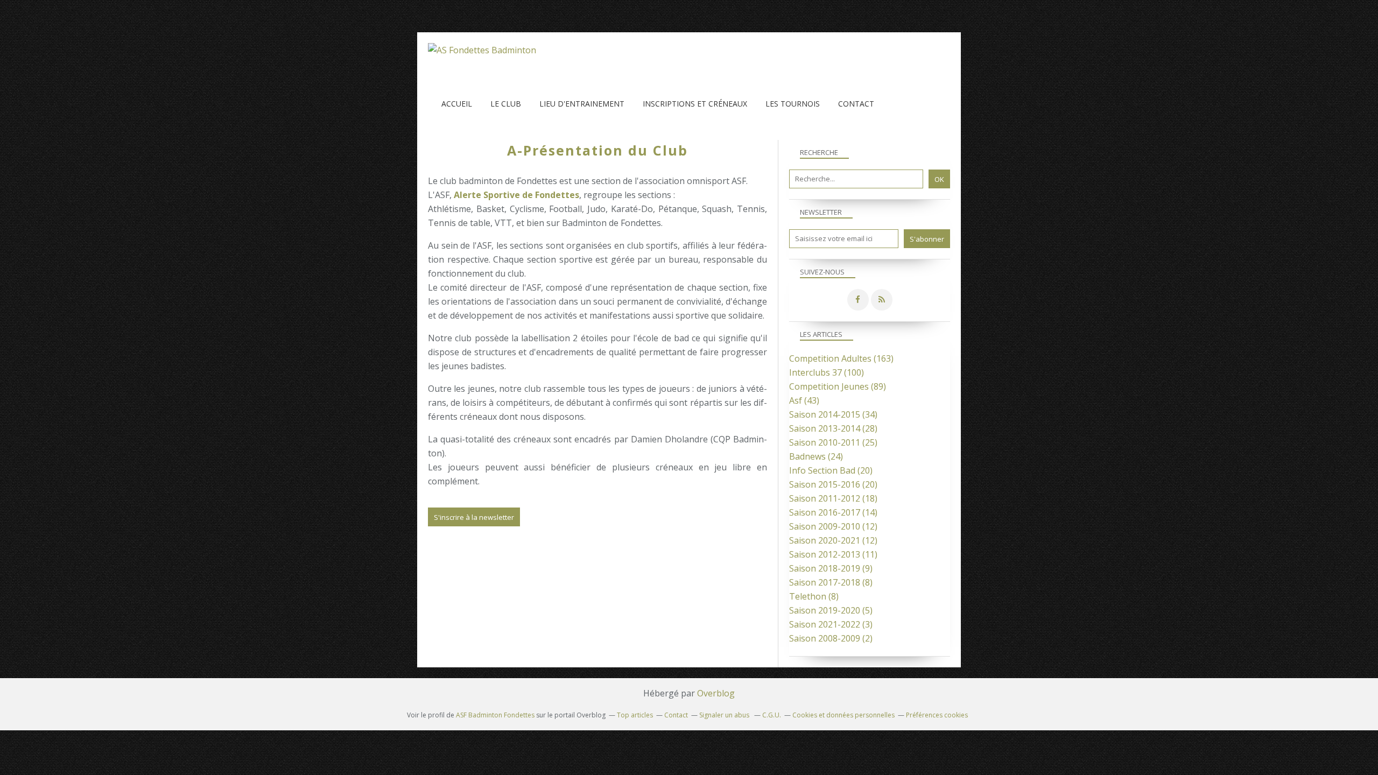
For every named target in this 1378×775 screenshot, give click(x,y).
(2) (831, 638)
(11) (833, 554)
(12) (833, 526)
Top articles (635, 715)
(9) (831, 568)
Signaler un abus (725, 715)
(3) (831, 624)
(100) (826, 372)
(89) (837, 386)
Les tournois (792, 103)
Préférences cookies (937, 715)
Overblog (716, 693)
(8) (831, 582)
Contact (856, 103)
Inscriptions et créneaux (695, 103)
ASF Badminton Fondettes (495, 715)
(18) (833, 498)
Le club (505, 103)
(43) (804, 400)
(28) (833, 428)
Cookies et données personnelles (843, 715)
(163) (841, 358)
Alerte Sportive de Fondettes (516, 195)
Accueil (456, 103)
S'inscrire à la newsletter (474, 517)
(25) (833, 442)
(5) (831, 610)
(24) (816, 456)
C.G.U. (771, 715)
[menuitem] (456, 103)
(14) (833, 512)
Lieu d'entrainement (581, 103)
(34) (833, 414)
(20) (831, 470)
